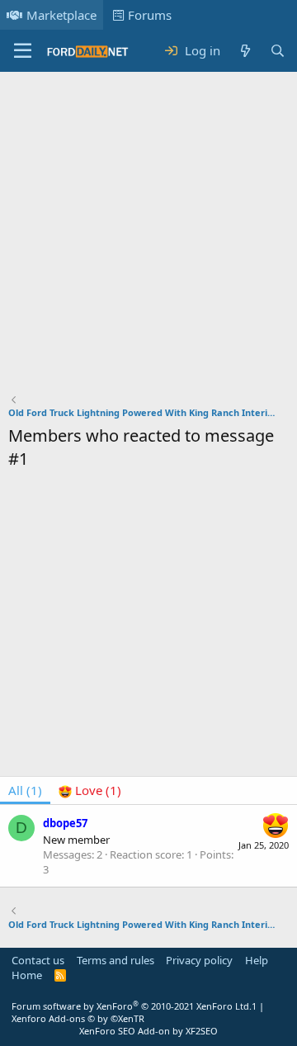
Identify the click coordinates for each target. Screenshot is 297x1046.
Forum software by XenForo (132, 1006)
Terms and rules (115, 960)
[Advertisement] (148, 236)
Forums (150, 15)
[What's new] (245, 50)
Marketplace (61, 15)
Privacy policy (199, 960)
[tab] (90, 790)
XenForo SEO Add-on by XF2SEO (148, 1031)
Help (256, 960)
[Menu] (22, 51)
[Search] (278, 50)
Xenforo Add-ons (78, 1018)
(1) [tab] (25, 790)
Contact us (38, 960)
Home (27, 975)
